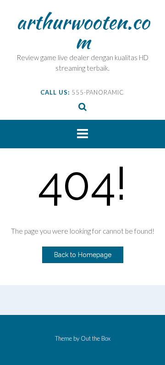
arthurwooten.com (82, 31)
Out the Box (95, 338)
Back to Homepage (82, 254)
